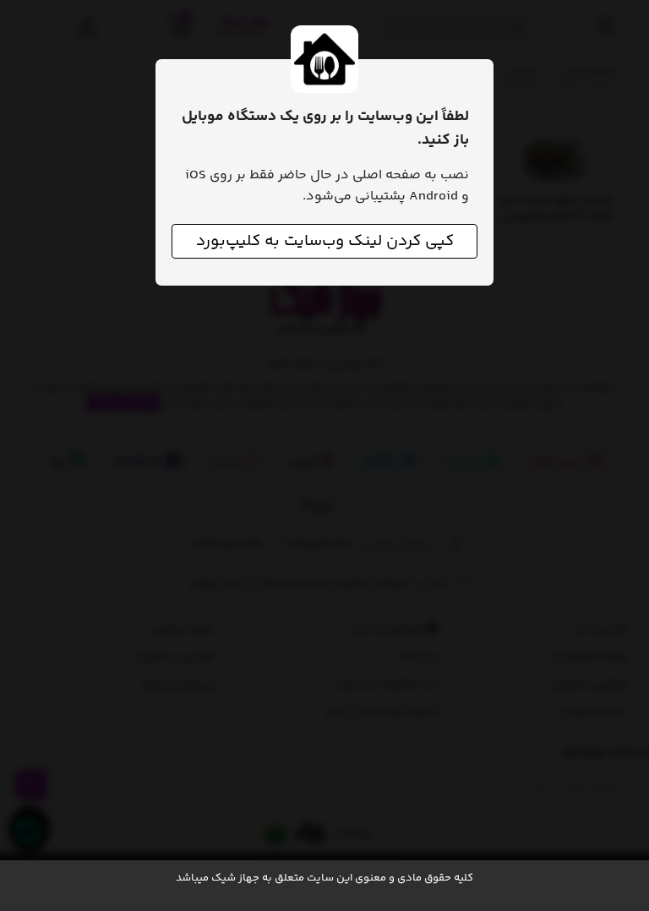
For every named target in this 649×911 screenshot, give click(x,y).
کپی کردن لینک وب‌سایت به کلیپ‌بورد (325, 241)
